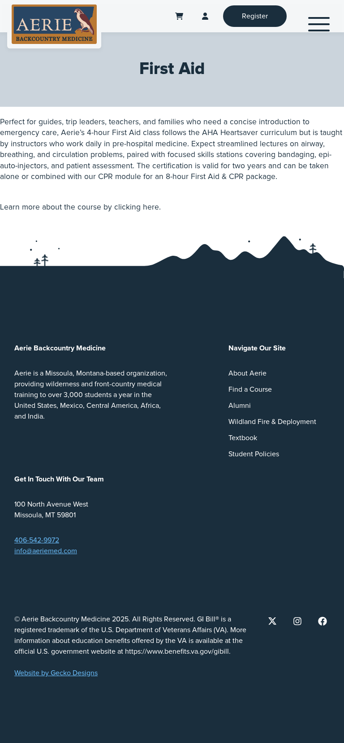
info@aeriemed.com (45, 551)
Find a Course (250, 389)
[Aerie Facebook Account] (322, 621)
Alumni (239, 405)
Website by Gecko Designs (56, 673)
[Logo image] (54, 24)
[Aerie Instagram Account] (297, 621)
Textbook (242, 437)
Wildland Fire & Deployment (272, 421)
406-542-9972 (36, 540)
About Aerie (247, 373)
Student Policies (253, 454)
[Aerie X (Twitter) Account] (272, 621)
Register (255, 16)
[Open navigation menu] (319, 24)
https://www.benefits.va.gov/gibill (177, 651)
